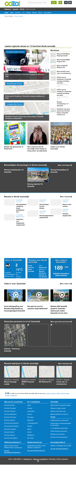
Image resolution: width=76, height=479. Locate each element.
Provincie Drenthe (9, 405)
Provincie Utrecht (9, 432)
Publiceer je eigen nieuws (58, 408)
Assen (29, 405)
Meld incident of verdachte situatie (61, 405)
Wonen (40, 12)
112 (23, 12)
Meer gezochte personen (60, 321)
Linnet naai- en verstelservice (64, 72)
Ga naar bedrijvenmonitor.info (36, 450)
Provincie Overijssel (10, 429)
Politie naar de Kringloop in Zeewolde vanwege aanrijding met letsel (64, 80)
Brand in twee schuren (67, 205)
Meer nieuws (65, 197)
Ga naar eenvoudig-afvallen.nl (59, 449)
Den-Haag (30, 438)
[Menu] (60, 2)
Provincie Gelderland (10, 414)
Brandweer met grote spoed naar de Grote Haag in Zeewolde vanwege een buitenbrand (63, 112)
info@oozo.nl (27, 459)
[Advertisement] (38, 31)
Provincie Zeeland (9, 435)
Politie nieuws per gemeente (59, 431)
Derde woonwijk (19, 16)
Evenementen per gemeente (59, 437)
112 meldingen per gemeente (59, 428)
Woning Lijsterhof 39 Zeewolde (35, 185)
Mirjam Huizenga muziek (63, 55)
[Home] (12, 3)
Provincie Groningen (10, 417)
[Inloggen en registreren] (66, 2)
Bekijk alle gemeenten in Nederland (13, 148)
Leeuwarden (31, 411)
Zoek (53, 2)
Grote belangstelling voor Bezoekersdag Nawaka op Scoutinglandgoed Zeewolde (14, 308)
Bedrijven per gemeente (58, 434)
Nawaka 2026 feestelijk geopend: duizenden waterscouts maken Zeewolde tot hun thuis (59, 309)
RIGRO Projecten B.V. (63, 60)
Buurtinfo (18, 12)
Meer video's (65, 284)
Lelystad (29, 408)
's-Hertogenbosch (32, 423)
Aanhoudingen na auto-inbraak (44, 206)
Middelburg (30, 435)
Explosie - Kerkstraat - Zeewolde (12, 350)
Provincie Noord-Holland (11, 426)
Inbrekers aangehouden (67, 214)
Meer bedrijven (64, 363)
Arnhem (29, 414)
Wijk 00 (22, 9)
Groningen (30, 417)
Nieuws (34, 12)
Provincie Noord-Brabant (11, 423)
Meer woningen (64, 165)
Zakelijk (28, 12)
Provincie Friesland (9, 411)
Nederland (8, 9)
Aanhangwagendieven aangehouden (46, 216)
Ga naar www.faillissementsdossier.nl (12, 451)
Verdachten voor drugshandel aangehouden (20, 222)
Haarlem (29, 426)
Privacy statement (62, 459)
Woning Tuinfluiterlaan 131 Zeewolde (63, 104)
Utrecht (29, 432)
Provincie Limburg (9, 420)
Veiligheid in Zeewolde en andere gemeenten (61, 274)
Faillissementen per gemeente (59, 420)
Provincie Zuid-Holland (10, 438)
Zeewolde (15, 9)
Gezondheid (47, 12)
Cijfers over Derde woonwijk (58, 148)
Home (6, 12)
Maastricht (30, 420)
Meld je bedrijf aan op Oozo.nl (59, 414)
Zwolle (29, 429)
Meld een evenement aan (58, 411)
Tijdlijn (12, 12)
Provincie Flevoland (10, 408)
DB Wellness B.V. (62, 66)
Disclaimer (52, 459)
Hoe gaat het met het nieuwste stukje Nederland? (37, 307)
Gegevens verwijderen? (40, 459)
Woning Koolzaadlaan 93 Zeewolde (59, 171)
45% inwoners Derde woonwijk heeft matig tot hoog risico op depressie (37, 149)
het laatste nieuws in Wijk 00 (53, 393)
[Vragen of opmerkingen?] (70, 2)
